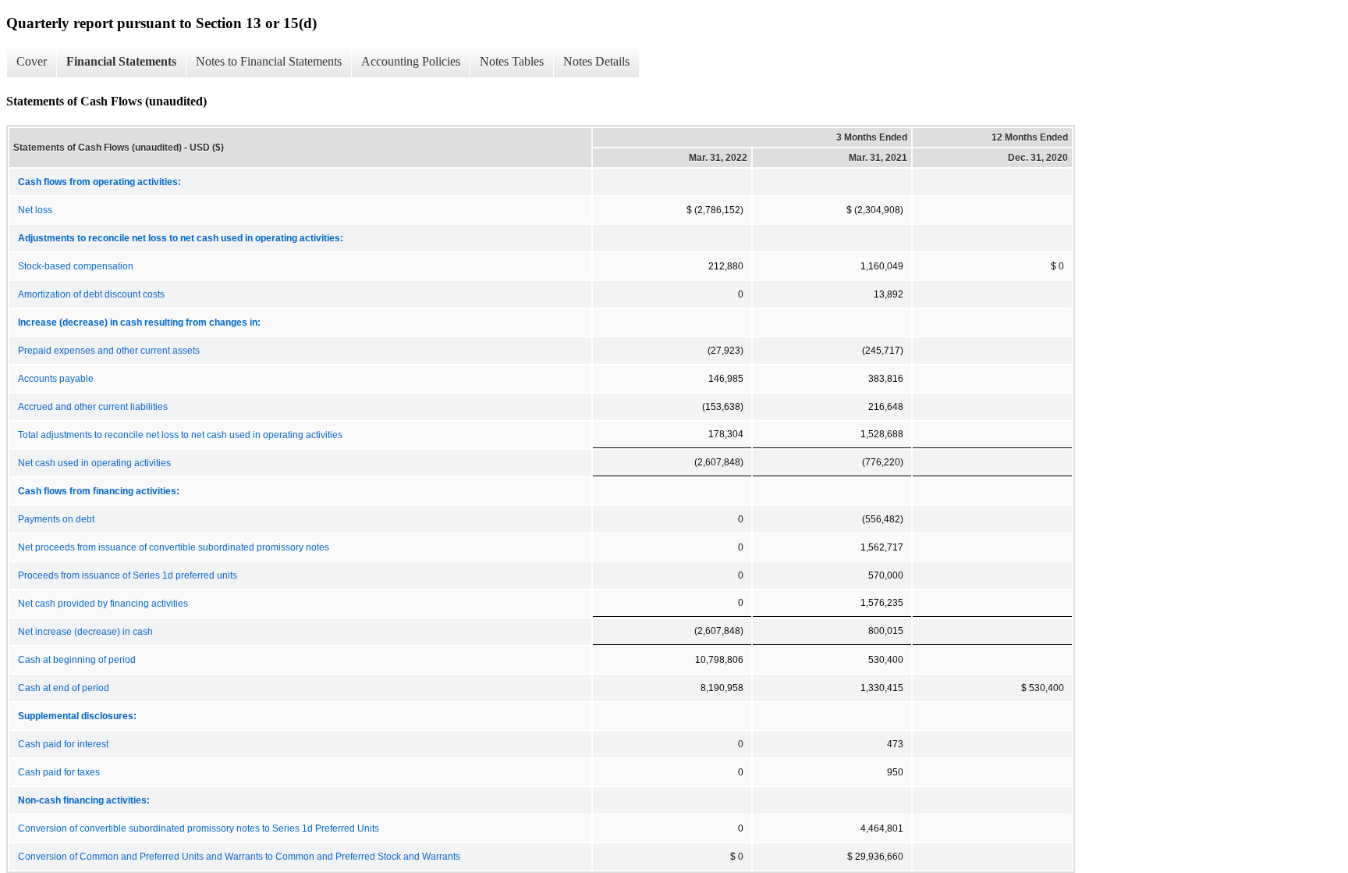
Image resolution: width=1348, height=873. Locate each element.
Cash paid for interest (63, 744)
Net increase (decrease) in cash (85, 631)
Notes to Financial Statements (269, 61)
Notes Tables (512, 61)
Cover (31, 61)
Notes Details (596, 61)
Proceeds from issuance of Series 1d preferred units (127, 575)
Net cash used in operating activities (94, 463)
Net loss (35, 210)
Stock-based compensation (75, 266)
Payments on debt (56, 519)
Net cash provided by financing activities (103, 603)
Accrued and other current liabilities (93, 407)
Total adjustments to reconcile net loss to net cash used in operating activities (180, 435)
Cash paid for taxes (59, 772)
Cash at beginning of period (77, 660)
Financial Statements (121, 61)
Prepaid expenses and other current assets (109, 350)
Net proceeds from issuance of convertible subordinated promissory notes (173, 547)
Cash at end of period (63, 688)
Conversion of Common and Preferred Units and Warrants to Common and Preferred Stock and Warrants (239, 856)
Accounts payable (56, 378)
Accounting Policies (410, 61)
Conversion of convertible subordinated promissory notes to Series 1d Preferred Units (198, 828)
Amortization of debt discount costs (91, 294)
